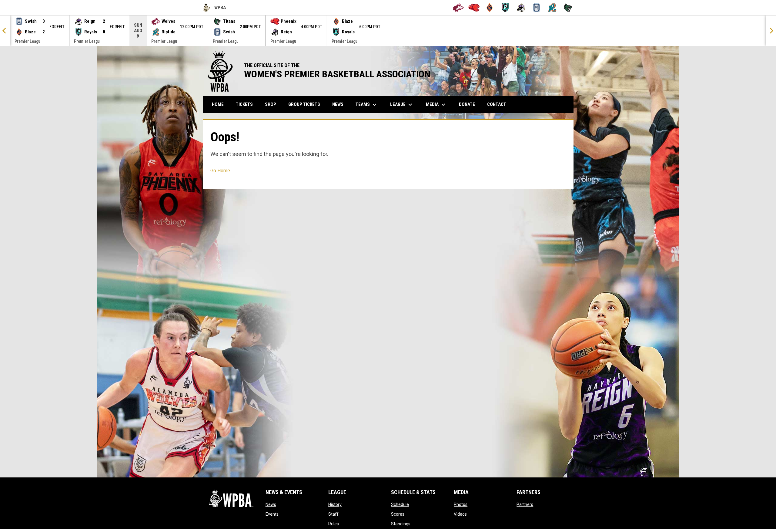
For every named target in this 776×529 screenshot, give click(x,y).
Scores (397, 514)
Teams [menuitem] (367, 104)
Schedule (400, 504)
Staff (333, 514)
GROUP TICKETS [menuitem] (306, 104)
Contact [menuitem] (496, 104)
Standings (400, 523)
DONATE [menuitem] (469, 104)
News (271, 504)
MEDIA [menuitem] (436, 104)
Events (272, 514)
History (335, 504)
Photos (460, 504)
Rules (333, 523)
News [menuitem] (337, 104)
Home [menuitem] (218, 104)
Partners (525, 504)
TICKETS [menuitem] (244, 104)
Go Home (220, 171)
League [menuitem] (402, 104)
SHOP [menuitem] (273, 104)
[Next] (771, 30)
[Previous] (5, 30)
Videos (460, 514)
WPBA (214, 8)
